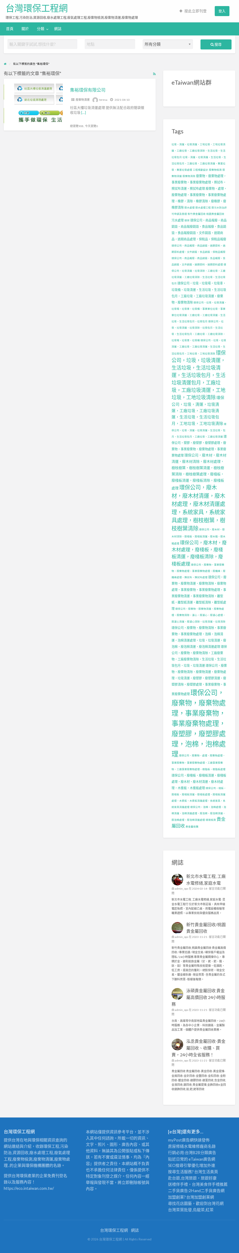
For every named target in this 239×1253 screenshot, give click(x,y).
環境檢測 (211, 819)
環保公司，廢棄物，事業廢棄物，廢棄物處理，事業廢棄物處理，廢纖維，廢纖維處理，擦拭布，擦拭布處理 (198, 571)
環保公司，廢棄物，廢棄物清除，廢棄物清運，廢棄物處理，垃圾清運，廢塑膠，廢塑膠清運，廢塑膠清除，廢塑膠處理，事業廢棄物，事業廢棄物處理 (199, 680)
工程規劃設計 (200, 169)
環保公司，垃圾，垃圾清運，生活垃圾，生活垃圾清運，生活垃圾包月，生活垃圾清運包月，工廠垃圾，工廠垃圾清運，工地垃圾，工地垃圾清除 (199, 375)
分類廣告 (208, 1152)
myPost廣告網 (181, 1140)
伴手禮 (214, 1184)
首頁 (10, 29)
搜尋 (217, 44)
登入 (221, 11)
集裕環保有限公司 (87, 90)
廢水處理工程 (203, 207)
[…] (83, 112)
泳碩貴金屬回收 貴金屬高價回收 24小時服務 (198, 997)
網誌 (58, 29)
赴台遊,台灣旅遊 (182, 1178)
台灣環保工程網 (37, 8)
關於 (25, 29)
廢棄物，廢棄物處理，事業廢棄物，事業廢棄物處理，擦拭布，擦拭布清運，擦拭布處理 (199, 182)
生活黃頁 (210, 1171)
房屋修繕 (176, 1146)
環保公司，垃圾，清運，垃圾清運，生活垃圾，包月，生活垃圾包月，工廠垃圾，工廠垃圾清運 (199, 430)
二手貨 (207, 1190)
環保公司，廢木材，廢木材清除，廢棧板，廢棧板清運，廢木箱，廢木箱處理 (198, 536)
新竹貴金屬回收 (197, 213)
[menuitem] (193, 11)
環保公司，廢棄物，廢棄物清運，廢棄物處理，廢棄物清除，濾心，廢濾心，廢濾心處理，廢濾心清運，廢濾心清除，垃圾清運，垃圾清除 (198, 615)
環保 (187, 220)
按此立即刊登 (195, 11)
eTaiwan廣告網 (202, 1159)
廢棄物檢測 (215, 169)
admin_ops (181, 888)
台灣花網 (216, 1203)
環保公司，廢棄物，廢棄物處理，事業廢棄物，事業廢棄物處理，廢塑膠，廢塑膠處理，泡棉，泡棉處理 (199, 723)
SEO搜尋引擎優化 (183, 1165)
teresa (103, 99)
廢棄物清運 (83, 99)
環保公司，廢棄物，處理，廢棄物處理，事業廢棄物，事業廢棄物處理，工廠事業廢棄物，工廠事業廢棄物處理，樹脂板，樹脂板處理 (198, 762)
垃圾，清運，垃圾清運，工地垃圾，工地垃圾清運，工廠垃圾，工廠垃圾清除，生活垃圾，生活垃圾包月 (198, 150)
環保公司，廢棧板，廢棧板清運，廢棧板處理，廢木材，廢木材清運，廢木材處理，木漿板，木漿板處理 (199, 781)
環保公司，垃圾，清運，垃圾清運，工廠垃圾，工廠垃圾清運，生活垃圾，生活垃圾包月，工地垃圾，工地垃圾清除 (198, 410)
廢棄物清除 (189, 176)
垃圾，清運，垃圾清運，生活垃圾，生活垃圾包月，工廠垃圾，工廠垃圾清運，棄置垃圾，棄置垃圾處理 (199, 163)
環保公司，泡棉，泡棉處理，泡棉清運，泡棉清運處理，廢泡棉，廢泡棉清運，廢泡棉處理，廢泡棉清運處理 (199, 813)
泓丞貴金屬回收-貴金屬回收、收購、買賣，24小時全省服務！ (199, 1048)
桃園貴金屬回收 (215, 213)
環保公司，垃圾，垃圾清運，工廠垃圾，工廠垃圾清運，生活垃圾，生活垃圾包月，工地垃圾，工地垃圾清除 (199, 347)
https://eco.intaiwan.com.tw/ (29, 1188)
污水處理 (178, 220)
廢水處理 (189, 207)
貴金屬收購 (192, 826)
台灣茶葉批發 (180, 1209)
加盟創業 (202, 1197)
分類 (40, 29)
